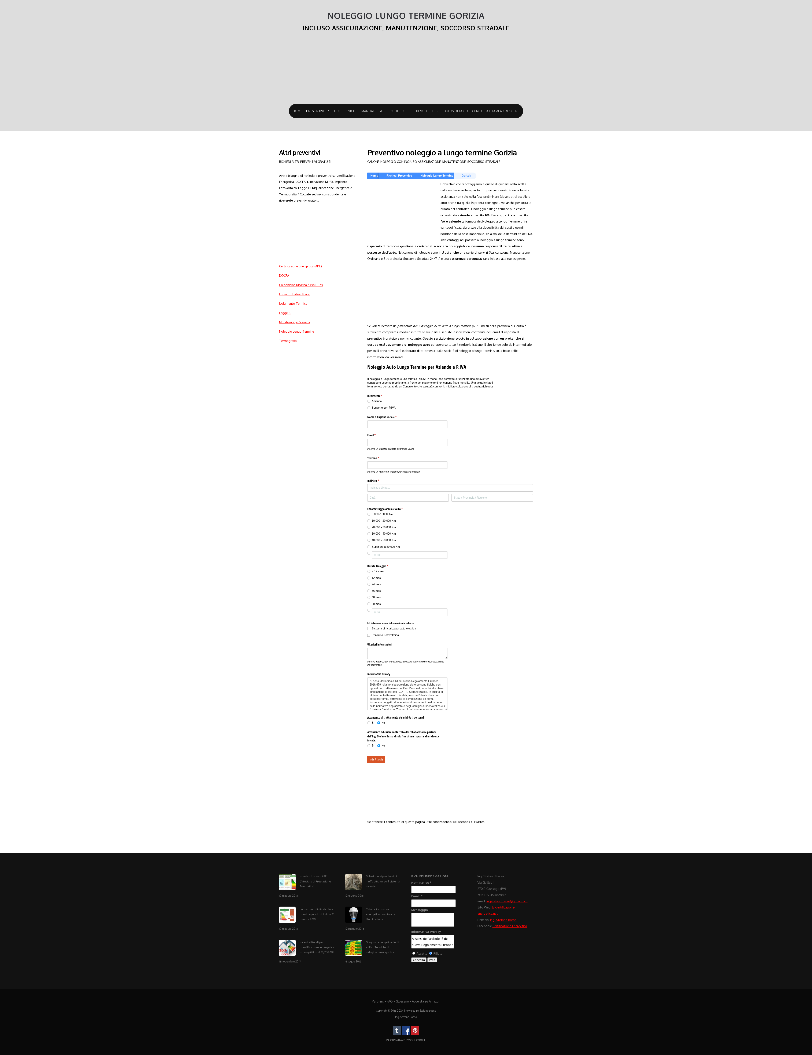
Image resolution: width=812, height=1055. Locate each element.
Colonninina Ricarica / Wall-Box (301, 285)
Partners (378, 1001)
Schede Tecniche (342, 111)
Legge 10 (285, 313)
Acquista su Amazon (426, 1001)
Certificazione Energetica (509, 926)
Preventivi (315, 111)
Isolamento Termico (293, 303)
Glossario (402, 1001)
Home (297, 111)
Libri (435, 111)
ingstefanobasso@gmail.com (507, 901)
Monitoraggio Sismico (294, 322)
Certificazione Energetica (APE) (300, 266)
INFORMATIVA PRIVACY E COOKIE (406, 1040)
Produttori (398, 111)
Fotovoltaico (455, 111)
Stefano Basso (428, 1010)
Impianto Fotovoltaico (294, 294)
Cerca (477, 111)
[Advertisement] (406, 70)
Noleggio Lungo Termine (296, 331)
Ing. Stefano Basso (503, 920)
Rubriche (420, 111)
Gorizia (466, 175)
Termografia (288, 341)
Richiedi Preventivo (399, 175)
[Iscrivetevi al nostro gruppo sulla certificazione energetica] (406, 1033)
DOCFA (284, 275)
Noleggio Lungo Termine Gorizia (406, 15)
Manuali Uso (372, 111)
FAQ (390, 1001)
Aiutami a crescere (502, 111)
